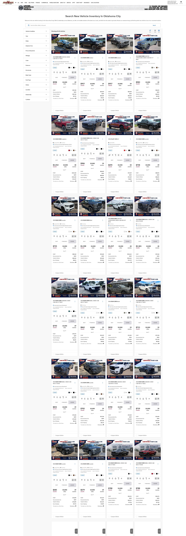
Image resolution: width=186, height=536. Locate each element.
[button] (76, 43)
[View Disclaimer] (66, 72)
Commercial (44, 2)
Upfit (73, 2)
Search (154, 25)
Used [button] (25, 2)
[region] (64, 92)
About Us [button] (62, 2)
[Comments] (73, 72)
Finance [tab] (64, 77)
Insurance (86, 2)
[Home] (16, 2)
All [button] (18, 2)
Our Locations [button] (95, 2)
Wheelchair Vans (54, 2)
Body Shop (79, 2)
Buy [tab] (57, 77)
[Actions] (75, 58)
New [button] (22, 2)
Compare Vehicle (59, 110)
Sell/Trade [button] (31, 2)
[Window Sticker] (75, 72)
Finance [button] (38, 2)
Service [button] (69, 2)
